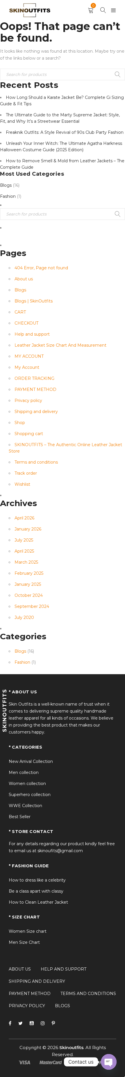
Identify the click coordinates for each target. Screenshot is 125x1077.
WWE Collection (25, 805)
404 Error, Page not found (41, 267)
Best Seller (20, 816)
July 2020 (24, 617)
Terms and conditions (36, 462)
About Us (20, 969)
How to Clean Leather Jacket (38, 902)
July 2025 (24, 540)
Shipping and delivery (36, 411)
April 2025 (24, 551)
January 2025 (28, 584)
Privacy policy (28, 400)
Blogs (6, 185)
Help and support (32, 334)
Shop (20, 422)
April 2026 (24, 518)
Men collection (24, 772)
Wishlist (22, 484)
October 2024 (29, 595)
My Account (27, 367)
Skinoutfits (71, 1047)
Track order (26, 473)
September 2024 (32, 606)
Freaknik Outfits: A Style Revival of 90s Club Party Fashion (65, 132)
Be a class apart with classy (36, 891)
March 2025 (26, 562)
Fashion (8, 196)
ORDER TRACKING (34, 378)
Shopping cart (29, 433)
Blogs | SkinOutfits (34, 301)
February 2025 (29, 573)
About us (24, 279)
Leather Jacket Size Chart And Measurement (60, 345)
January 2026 (28, 529)
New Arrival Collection (31, 761)
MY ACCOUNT (29, 356)
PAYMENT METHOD (35, 389)
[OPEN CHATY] (109, 1062)
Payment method (30, 993)
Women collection (27, 783)
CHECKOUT (26, 323)
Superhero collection (30, 794)
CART (20, 312)
